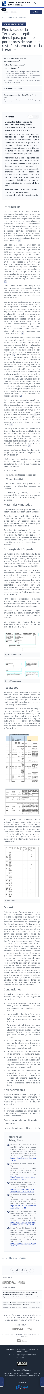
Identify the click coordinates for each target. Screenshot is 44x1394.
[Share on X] (26, 1270)
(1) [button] (19, 240)
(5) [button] (20, 396)
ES (30, 117)
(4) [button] (14, 354)
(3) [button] (22, 333)
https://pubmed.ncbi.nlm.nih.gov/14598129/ (23, 1159)
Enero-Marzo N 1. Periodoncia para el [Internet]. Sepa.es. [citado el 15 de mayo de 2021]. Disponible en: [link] (23, 1186)
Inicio (3, 18)
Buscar (36, 12)
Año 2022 (22, 18)
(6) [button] (29, 445)
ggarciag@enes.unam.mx (12, 82)
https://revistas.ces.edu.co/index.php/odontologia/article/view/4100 (23, 1223)
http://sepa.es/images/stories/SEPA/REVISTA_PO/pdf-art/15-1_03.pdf (23, 1190)
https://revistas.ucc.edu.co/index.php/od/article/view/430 (23, 1178)
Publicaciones (12, 18)
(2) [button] (5, 281)
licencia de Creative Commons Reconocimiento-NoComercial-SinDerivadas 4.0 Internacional (22, 1374)
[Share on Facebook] (22, 1270)
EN (36, 117)
